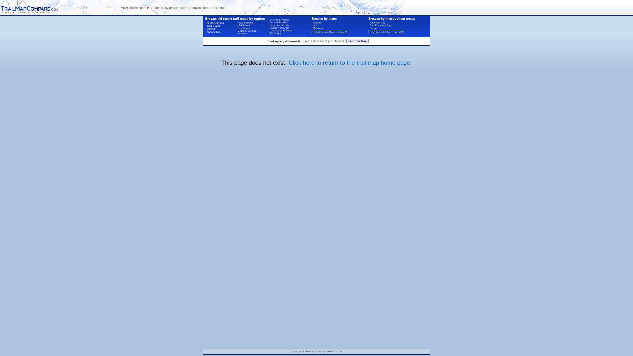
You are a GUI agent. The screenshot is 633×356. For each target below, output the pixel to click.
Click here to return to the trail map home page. (350, 62)
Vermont (317, 22)
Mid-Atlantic (244, 25)
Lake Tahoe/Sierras (281, 30)
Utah (315, 25)
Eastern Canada (247, 30)
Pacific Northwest (279, 27)
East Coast (213, 25)
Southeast (244, 28)
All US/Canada (215, 22)
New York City (377, 22)
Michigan (318, 28)
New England (245, 22)
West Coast (213, 31)
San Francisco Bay (380, 25)
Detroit (373, 28)
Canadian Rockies (280, 25)
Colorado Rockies (280, 19)
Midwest (211, 28)
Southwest (276, 33)
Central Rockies (278, 22)
